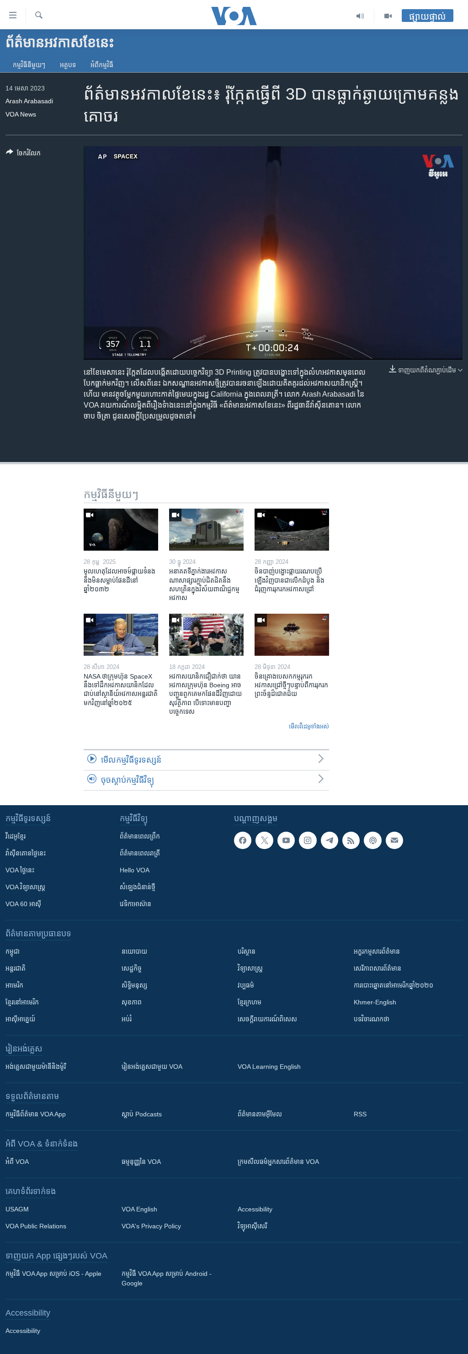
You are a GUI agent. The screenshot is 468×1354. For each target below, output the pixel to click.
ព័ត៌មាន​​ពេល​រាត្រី (140, 853)
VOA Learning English (269, 1066)
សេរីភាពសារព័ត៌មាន (377, 968)
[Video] (388, 16)
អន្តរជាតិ (15, 968)
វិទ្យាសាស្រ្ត (250, 968)
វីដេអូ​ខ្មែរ (15, 836)
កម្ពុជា (12, 951)
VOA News (20, 114)
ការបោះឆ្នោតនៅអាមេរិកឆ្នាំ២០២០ (393, 985)
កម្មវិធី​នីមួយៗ (29, 65)
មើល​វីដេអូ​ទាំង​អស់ (309, 726)
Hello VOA (134, 870)
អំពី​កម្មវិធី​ (101, 65)
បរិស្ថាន (246, 951)
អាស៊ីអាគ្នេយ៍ (20, 1019)
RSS (360, 1114)
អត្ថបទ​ (68, 65)
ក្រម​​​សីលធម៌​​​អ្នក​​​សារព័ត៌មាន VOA (278, 1161)
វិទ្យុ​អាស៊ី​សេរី (252, 1226)
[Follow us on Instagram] (307, 840)
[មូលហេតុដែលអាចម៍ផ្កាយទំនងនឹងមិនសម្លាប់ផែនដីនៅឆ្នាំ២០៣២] (121, 530)
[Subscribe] (394, 840)
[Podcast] (372, 840)
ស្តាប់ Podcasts (142, 1114)
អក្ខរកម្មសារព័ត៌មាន (377, 951)
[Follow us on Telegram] (329, 840)
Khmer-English (375, 1002)
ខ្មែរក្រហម (249, 1002)
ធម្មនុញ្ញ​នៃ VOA (141, 1161)
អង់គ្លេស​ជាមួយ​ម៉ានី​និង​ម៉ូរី (35, 1066)
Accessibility (255, 1209)
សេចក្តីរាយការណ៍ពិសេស (267, 1019)
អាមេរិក (14, 985)
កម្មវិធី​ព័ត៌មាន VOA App (35, 1114)
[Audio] (360, 16)
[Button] (23, 154)
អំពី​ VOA (17, 1161)
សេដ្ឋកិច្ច (132, 968)
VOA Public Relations (35, 1226)
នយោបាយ (134, 951)
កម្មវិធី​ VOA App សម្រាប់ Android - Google (167, 1278)
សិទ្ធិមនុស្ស (134, 985)
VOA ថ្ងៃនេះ (19, 870)
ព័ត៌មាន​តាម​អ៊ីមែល (260, 1114)
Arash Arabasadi (29, 101)
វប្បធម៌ (246, 985)
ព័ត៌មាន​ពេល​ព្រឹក (140, 836)
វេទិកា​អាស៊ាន (135, 904)
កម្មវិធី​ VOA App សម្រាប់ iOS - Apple (53, 1273)
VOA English (139, 1209)
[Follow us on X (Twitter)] (264, 840)
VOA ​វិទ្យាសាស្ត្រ (25, 887)
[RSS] (351, 840)
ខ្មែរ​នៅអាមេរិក (22, 1002)
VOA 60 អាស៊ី (23, 904)
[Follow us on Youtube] (286, 840)
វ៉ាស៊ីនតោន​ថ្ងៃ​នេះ (25, 853)
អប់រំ (127, 1019)
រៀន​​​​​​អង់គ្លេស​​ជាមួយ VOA (152, 1066)
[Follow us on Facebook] (242, 840)
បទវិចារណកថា (371, 1019)
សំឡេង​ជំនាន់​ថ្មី (137, 887)
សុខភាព (132, 1002)
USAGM (17, 1209)
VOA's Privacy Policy (151, 1226)
